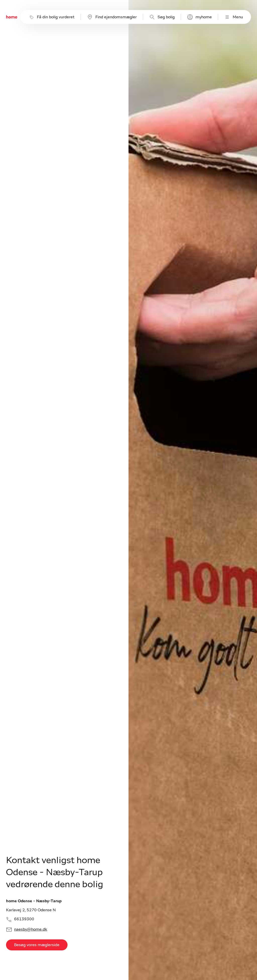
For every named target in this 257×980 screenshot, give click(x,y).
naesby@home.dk (30, 929)
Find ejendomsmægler (116, 17)
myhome (204, 17)
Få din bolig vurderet (56, 17)
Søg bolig (166, 17)
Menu (238, 17)
